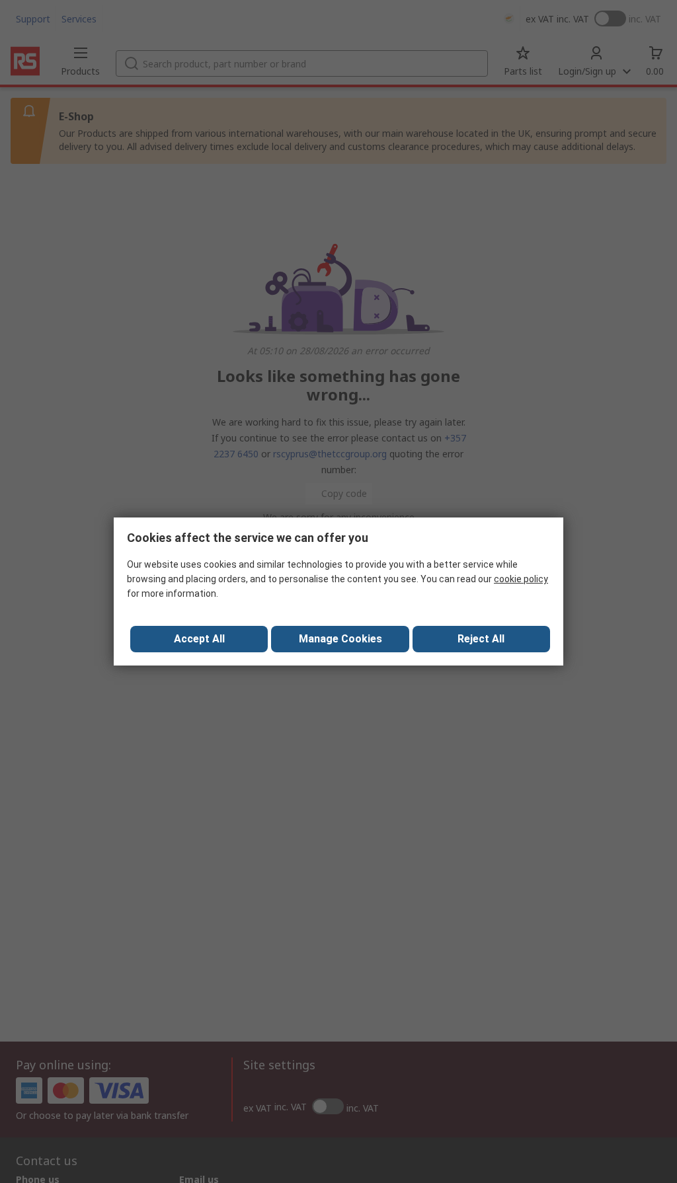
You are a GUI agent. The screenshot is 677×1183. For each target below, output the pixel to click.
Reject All (481, 638)
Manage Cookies (340, 638)
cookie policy (521, 579)
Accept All (199, 638)
